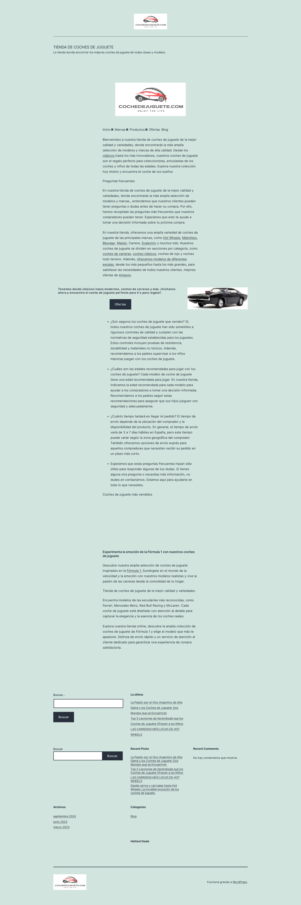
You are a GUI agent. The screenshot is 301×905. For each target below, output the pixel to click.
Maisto (122, 243)
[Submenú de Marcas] (127, 130)
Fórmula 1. (134, 571)
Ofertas (120, 304)
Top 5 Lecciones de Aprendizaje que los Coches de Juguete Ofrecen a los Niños (157, 770)
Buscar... (59, 695)
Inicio (107, 129)
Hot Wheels (171, 238)
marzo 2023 (61, 827)
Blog (134, 816)
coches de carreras (117, 254)
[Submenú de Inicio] (112, 130)
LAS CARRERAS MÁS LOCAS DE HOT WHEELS (155, 779)
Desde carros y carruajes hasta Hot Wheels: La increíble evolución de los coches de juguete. (155, 789)
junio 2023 (60, 821)
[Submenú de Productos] (146, 130)
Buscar (58, 749)
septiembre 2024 (64, 816)
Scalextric (149, 243)
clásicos (109, 156)
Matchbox (189, 238)
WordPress (240, 882)
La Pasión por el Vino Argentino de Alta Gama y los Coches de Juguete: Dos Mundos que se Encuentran (156, 708)
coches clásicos (144, 254)
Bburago (109, 243)
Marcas (120, 129)
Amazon (125, 275)
